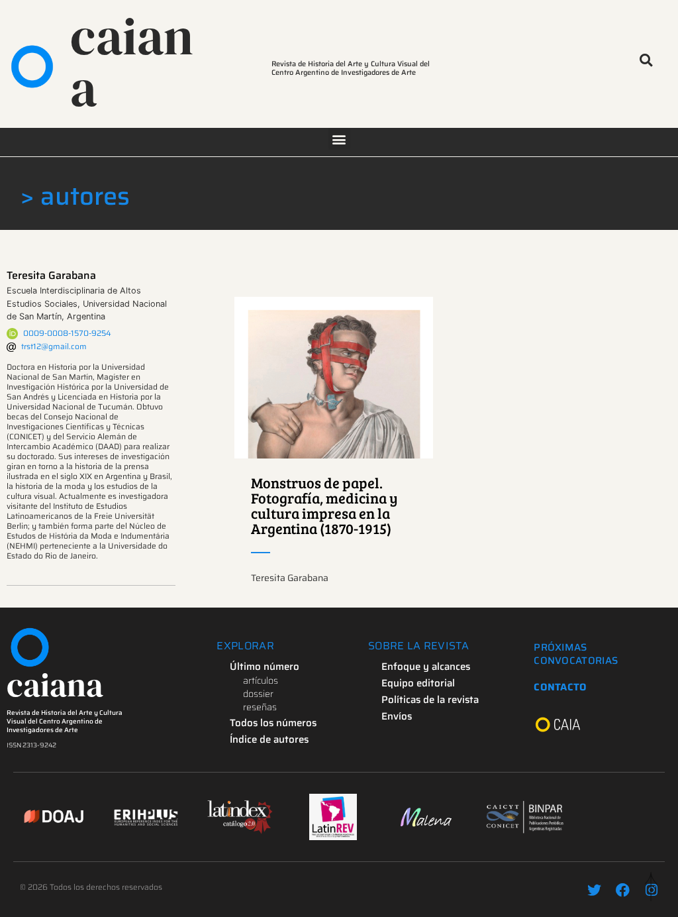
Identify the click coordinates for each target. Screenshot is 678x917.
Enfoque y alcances (425, 666)
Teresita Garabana (51, 275)
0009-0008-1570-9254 (67, 333)
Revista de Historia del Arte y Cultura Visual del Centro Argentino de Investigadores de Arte (350, 68)
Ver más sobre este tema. (334, 377)
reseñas (260, 707)
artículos (260, 680)
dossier (258, 693)
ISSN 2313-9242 (31, 745)
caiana (131, 62)
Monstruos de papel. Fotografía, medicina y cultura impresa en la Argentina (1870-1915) (324, 505)
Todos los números (273, 723)
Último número (264, 666)
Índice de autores (269, 739)
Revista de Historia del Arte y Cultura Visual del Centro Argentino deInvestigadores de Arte (64, 721)
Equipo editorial (418, 683)
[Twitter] (594, 890)
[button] (645, 60)
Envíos (396, 716)
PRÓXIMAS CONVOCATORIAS (576, 654)
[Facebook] (623, 890)
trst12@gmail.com (54, 346)
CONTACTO (560, 687)
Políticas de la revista (430, 700)
